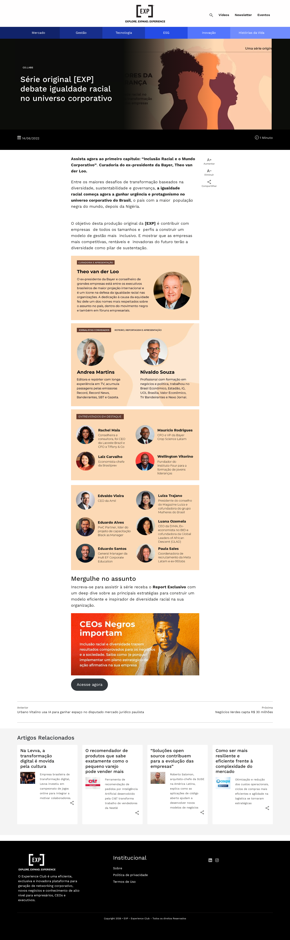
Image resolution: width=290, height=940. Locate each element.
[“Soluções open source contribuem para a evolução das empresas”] (202, 812)
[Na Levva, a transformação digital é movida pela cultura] (72, 802)
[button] (211, 15)
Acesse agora (89, 684)
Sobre (117, 868)
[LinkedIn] (210, 860)
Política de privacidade (130, 875)
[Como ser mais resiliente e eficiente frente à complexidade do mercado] (267, 808)
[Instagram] (217, 860)
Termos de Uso (124, 882)
